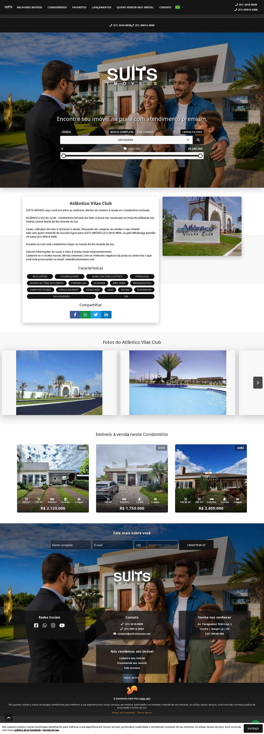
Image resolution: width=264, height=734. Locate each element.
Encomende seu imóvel (132, 662)
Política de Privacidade (123, 712)
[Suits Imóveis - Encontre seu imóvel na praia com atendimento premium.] (132, 76)
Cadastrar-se (196, 545)
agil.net (145, 698)
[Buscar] (198, 140)
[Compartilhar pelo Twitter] (96, 314)
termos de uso (51, 730)
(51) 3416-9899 (122, 25)
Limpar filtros (192, 132)
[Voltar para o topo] (8, 717)
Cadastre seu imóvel (132, 658)
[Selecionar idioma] (179, 7)
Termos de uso (144, 712)
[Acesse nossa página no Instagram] (53, 625)
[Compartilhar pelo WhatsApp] (85, 314)
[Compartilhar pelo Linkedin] (106, 314)
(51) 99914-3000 (144, 25)
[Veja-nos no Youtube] (62, 625)
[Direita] (258, 383)
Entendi (253, 728)
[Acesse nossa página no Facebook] (36, 625)
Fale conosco (132, 667)
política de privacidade (28, 730)
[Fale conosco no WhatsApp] (45, 625)
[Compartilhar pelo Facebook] (75, 314)
